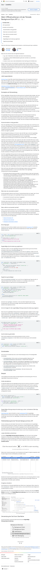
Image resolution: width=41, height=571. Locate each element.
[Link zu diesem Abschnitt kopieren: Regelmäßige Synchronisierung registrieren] (23, 246)
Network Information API (8, 217)
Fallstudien (16, 558)
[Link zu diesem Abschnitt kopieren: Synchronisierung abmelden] (16, 334)
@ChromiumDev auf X (31, 556)
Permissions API (30, 227)
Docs (2, 4)
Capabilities (8, 4)
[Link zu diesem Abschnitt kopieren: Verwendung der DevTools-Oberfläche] (25, 516)
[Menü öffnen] (2, 1)
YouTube (29, 558)
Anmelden (38, 1)
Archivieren (16, 559)
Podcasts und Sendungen (19, 561)
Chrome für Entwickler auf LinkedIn (34, 559)
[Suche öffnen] (24, 1)
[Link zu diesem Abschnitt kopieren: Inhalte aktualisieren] (12, 381)
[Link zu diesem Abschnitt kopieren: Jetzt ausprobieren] (13, 76)
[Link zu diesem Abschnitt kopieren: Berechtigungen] (10, 225)
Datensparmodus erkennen (8, 219)
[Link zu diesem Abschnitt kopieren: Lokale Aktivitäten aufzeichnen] (17, 433)
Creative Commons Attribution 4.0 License (31, 546)
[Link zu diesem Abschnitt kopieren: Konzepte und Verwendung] (18, 92)
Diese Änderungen (4, 413)
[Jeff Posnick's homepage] (9, 50)
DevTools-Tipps (4, 79)
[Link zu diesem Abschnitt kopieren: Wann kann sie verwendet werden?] (19, 191)
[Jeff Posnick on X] (6, 50)
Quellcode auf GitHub (5, 86)
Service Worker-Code (21, 87)
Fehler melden (3, 556)
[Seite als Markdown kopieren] (22, 19)
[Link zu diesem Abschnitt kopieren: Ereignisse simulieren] (13, 483)
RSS (28, 561)
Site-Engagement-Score (19, 144)
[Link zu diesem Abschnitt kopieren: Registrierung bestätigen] (15, 277)
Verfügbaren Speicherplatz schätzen (10, 221)
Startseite (2, 14)
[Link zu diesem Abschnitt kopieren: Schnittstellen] (10, 351)
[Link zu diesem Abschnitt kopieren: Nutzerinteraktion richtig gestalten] (19, 122)
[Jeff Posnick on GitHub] (7, 50)
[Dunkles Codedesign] (37, 233)
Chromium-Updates (18, 556)
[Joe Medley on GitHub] (17, 50)
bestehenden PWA (23, 413)
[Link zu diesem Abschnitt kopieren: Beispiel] (7, 373)
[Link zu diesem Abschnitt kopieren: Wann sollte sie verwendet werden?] (20, 207)
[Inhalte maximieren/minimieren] (10, 23)
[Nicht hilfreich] (39, 14)
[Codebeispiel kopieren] (39, 233)
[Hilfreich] (37, 14)
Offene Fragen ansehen (5, 558)
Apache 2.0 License (12, 547)
